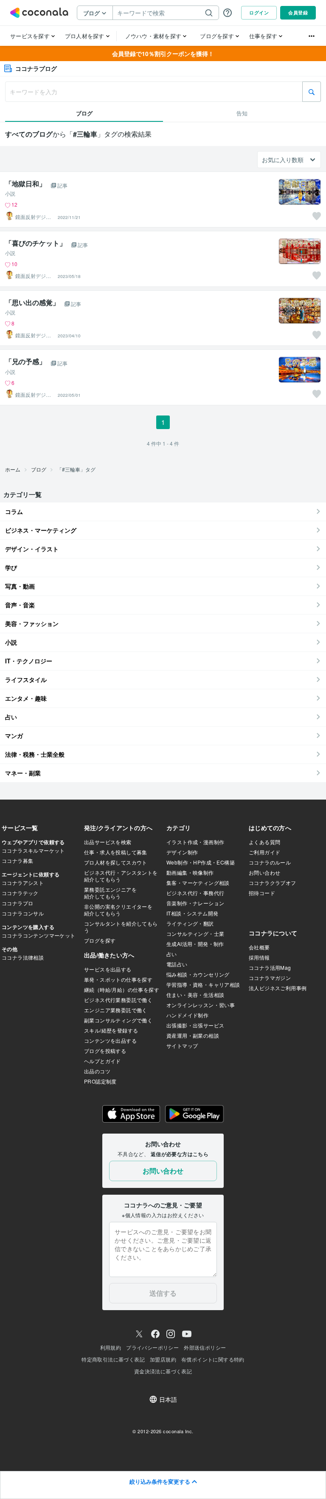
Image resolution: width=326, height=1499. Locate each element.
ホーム (12, 469)
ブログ (38, 469)
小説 (10, 193)
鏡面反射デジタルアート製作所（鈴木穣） (33, 216)
